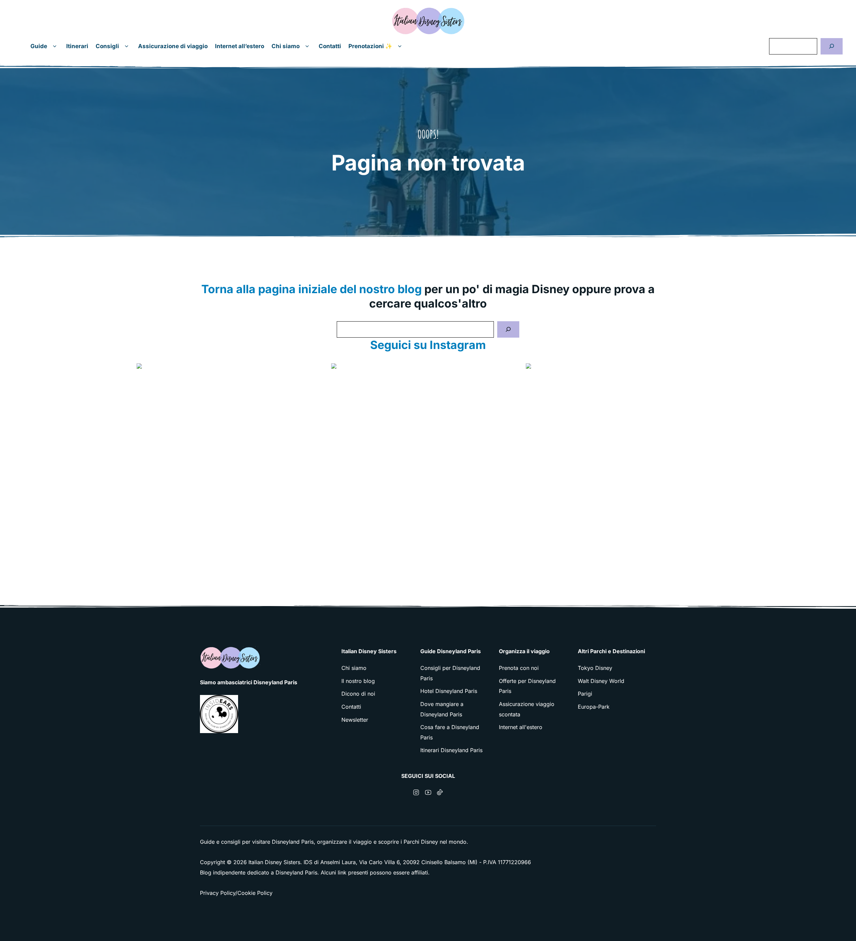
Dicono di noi (358, 693)
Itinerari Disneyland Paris (451, 750)
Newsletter (354, 719)
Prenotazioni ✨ (370, 46)
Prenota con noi (519, 668)
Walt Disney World (601, 681)
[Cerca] (832, 46)
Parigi (585, 693)
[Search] (508, 329)
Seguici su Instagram (428, 345)
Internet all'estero (520, 727)
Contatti (330, 46)
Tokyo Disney (595, 668)
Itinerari (77, 46)
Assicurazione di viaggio (173, 46)
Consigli (107, 46)
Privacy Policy (217, 893)
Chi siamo (286, 46)
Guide (38, 46)
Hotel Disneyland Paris (448, 691)
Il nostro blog (358, 681)
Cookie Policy (255, 893)
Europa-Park (594, 706)
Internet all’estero (239, 46)
